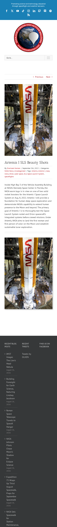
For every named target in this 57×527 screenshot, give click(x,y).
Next (48, 77)
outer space (18, 174)
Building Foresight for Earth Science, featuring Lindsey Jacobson (10, 389)
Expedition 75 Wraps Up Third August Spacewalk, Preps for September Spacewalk (11, 488)
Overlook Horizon (13, 168)
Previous (39, 77)
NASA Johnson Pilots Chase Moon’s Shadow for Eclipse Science (10, 451)
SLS (25, 174)
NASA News (9, 171)
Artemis (35, 171)
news (7, 174)
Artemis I (41, 171)
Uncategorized (19, 171)
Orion (11, 174)
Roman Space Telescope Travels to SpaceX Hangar (11, 418)
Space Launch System (35, 174)
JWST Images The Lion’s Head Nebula (11, 360)
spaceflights (9, 176)
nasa (48, 171)
